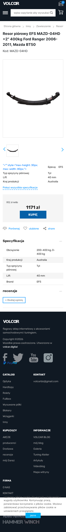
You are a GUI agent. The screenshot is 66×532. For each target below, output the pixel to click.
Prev (4, 150)
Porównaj (14, 228)
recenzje (8, 454)
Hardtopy (8, 387)
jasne (33, 515)
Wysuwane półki (12, 404)
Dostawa (8, 448)
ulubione (34, 228)
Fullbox (7, 398)
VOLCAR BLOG (41, 437)
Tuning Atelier (41, 454)
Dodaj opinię (14, 300)
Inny (28, 26)
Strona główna (12, 26)
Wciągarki (8, 416)
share (51, 228)
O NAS (6, 487)
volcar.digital (10, 346)
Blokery (7, 410)
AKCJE (6, 437)
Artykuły (38, 460)
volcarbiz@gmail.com (45, 381)
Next (62, 151)
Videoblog (39, 466)
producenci (9, 443)
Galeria (37, 448)
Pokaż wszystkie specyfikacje (20, 187)
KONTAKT (8, 493)
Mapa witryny (41, 472)
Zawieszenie (43, 26)
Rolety (6, 393)
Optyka (7, 381)
